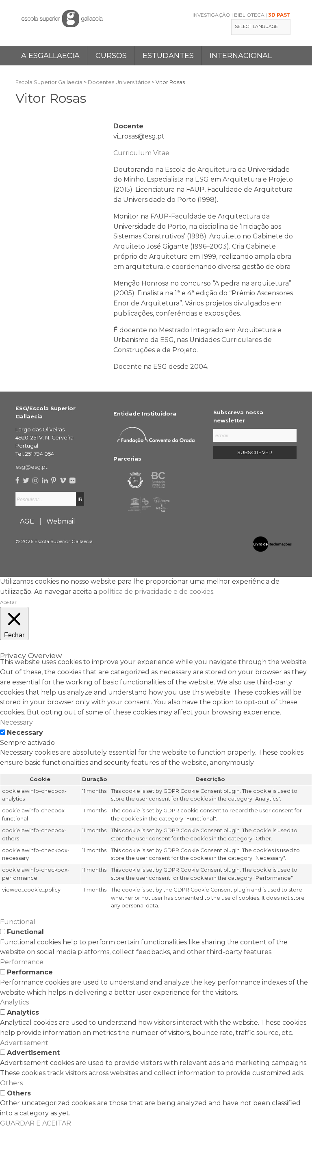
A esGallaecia (50, 55)
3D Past (279, 15)
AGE (27, 521)
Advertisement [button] (24, 1043)
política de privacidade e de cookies (156, 591)
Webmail (60, 521)
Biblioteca (249, 15)
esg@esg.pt (31, 467)
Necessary (25, 732)
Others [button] (11, 1083)
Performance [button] (21, 962)
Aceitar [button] (8, 602)
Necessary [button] (16, 722)
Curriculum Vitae (141, 153)
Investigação (211, 15)
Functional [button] (17, 922)
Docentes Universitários (119, 82)
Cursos (111, 55)
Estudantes (168, 55)
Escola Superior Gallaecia (48, 82)
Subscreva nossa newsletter (238, 416)
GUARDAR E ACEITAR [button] (35, 1123)
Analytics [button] (14, 1002)
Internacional (241, 55)
